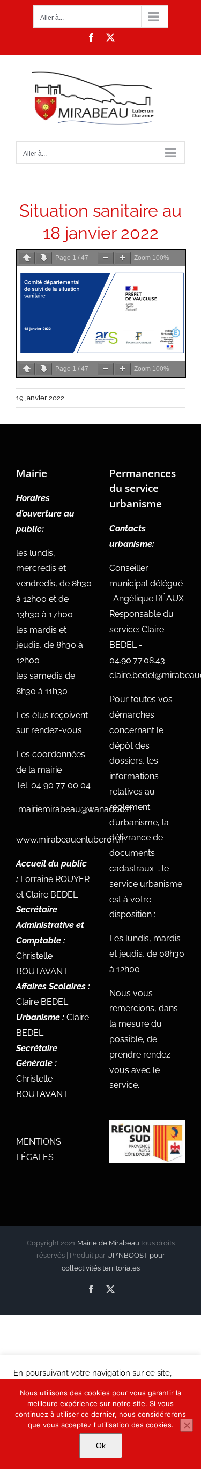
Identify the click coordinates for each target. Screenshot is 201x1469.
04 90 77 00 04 (61, 785)
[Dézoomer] (106, 258)
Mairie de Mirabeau (108, 1243)
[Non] (186, 1425)
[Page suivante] (44, 258)
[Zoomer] (123, 258)
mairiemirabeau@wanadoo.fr (75, 809)
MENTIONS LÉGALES (38, 1149)
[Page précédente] (27, 258)
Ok (101, 1445)
